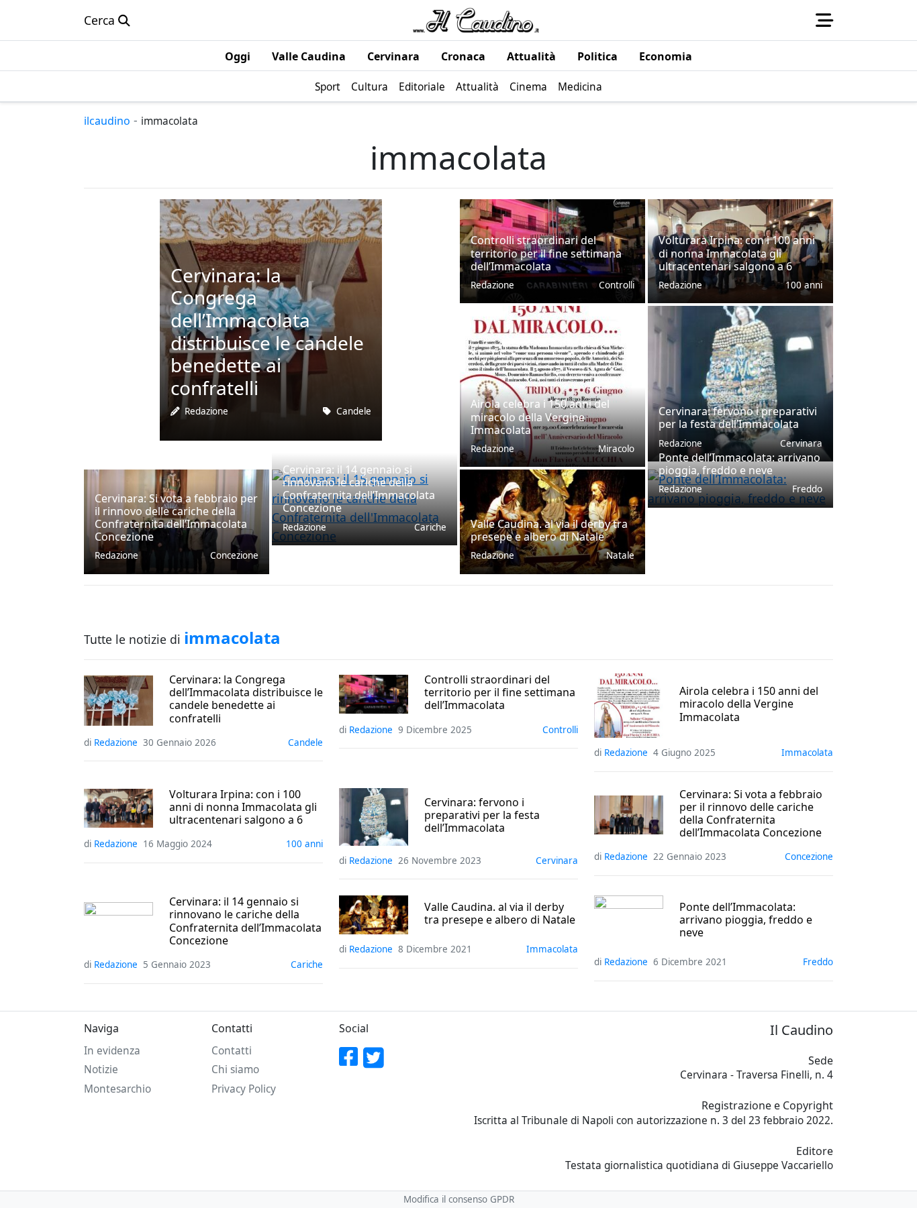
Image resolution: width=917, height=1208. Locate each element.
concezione (234, 555)
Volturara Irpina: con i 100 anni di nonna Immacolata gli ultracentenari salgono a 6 (243, 807)
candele (353, 411)
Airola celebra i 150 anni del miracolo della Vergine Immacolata (748, 704)
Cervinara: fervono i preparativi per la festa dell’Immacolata (482, 815)
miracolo (616, 449)
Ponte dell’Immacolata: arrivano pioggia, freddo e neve (745, 920)
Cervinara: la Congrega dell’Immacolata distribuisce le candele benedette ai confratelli (246, 699)
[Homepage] (476, 20)
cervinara (557, 861)
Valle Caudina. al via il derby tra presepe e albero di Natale (499, 913)
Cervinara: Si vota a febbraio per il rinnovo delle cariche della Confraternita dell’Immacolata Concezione (750, 814)
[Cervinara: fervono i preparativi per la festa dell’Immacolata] (740, 382)
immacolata (807, 753)
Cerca (101, 20)
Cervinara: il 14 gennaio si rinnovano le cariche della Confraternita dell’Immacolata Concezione (245, 921)
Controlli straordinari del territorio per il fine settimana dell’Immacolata (499, 692)
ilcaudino (107, 120)
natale (620, 555)
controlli (616, 285)
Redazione (206, 411)
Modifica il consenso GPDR (458, 1199)
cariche (430, 527)
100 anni (803, 285)
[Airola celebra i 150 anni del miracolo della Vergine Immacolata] (546, 385)
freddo (807, 489)
